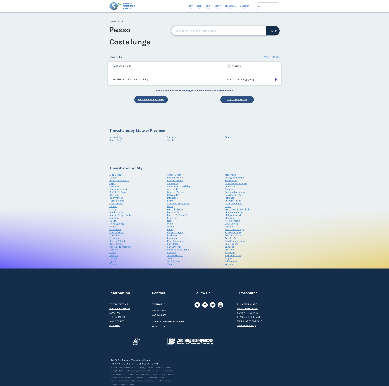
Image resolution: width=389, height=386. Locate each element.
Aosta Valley (115, 137)
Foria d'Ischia (116, 200)
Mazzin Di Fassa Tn (177, 215)
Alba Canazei (116, 174)
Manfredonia (116, 212)
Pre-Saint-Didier (234, 235)
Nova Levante (116, 223)
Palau (170, 229)
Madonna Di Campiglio (237, 209)
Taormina (230, 252)
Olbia (170, 223)
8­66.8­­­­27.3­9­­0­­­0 (159, 310)
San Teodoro (231, 243)
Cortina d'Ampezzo (235, 192)
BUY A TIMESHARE (247, 304)
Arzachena (230, 174)
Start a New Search (237, 99)
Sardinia (171, 137)
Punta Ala (172, 238)
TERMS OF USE (138, 363)
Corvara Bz (173, 194)
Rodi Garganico (175, 241)
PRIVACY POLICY (119, 363)
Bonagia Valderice (234, 177)
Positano (172, 235)
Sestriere (229, 249)
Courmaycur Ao (233, 194)
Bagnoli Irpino (175, 177)
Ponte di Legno (175, 232)
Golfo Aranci (116, 203)
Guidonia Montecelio (178, 203)
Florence (229, 197)
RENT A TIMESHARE (247, 312)
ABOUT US (114, 312)
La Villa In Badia (233, 203)
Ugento (113, 261)
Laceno (113, 206)
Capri (112, 183)
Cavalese (114, 186)
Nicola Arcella (232, 220)
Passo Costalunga (234, 229)
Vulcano (229, 264)
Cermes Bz (173, 189)
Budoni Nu (231, 180)
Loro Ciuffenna (175, 209)
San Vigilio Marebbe (120, 246)
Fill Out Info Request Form (151, 99)
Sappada (229, 246)
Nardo (112, 220)
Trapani (113, 258)
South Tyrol (115, 140)
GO (271, 31)
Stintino (171, 252)
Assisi (112, 177)
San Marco (173, 243)
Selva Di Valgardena (178, 249)
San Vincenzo (174, 246)
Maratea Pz (173, 212)
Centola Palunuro (118, 189)
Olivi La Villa (231, 223)
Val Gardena (173, 261)
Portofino (114, 235)
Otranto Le (115, 229)
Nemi (170, 220)
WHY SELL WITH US (119, 308)
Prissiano (114, 238)
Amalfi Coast (174, 174)
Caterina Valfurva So (236, 183)
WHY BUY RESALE (118, 304)
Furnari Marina (233, 200)
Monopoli (230, 217)
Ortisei (170, 226)
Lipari (228, 206)
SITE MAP (153, 363)
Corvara (113, 194)
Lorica (112, 209)
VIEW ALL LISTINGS (271, 57)
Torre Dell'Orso (175, 255)
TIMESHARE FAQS (246, 325)
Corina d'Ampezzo (177, 192)
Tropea (228, 258)
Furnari (171, 200)
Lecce (170, 206)
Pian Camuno (116, 232)
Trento (170, 258)
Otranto (229, 226)
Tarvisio (113, 255)
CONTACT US (158, 304)
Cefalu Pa (230, 186)
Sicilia (112, 252)
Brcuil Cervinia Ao (119, 180)
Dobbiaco (172, 197)
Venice (112, 264)
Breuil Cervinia (175, 180)
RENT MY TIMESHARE (248, 317)
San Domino (116, 243)
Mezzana (114, 217)
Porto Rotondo (233, 232)
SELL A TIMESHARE (247, 308)
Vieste (170, 264)
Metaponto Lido (233, 215)
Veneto (170, 140)
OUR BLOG (114, 325)
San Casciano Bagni (235, 241)
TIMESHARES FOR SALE (249, 321)
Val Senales (231, 261)
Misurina (172, 217)
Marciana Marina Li (235, 212)
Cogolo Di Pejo (117, 192)
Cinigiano (230, 189)
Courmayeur (116, 197)
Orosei (112, 226)
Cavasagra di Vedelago (179, 186)
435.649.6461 (159, 315)
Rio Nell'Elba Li (117, 241)
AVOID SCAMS (116, 321)
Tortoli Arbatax (233, 255)
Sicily (228, 137)
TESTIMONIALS (117, 317)
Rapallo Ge (230, 238)
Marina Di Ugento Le (120, 215)
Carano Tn (172, 183)
